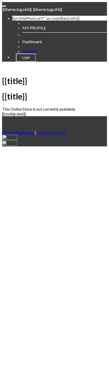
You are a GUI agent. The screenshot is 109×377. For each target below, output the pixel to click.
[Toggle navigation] (4, 6)
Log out (28, 51)
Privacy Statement (18, 132)
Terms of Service (51, 132)
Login (26, 57)
